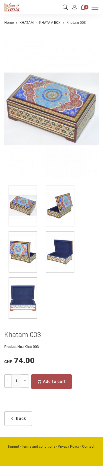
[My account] (74, 7)
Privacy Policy (69, 447)
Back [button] (21, 418)
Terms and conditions (38, 447)
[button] (65, 7)
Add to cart (54, 381)
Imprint (13, 447)
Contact (88, 447)
